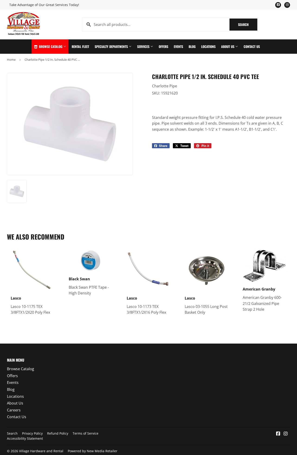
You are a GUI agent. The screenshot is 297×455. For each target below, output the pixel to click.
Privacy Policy (32, 433)
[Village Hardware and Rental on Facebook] (278, 433)
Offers (163, 46)
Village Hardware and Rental (41, 451)
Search (247, 24)
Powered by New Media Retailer (92, 451)
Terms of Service (85, 433)
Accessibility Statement (25, 438)
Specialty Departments (112, 46)
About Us (228, 46)
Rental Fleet (80, 46)
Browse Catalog (50, 46)
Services (143, 46)
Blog (192, 46)
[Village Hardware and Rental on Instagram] (286, 433)
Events (178, 46)
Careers (14, 410)
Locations (208, 46)
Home (11, 59)
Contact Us (252, 46)
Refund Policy (57, 433)
